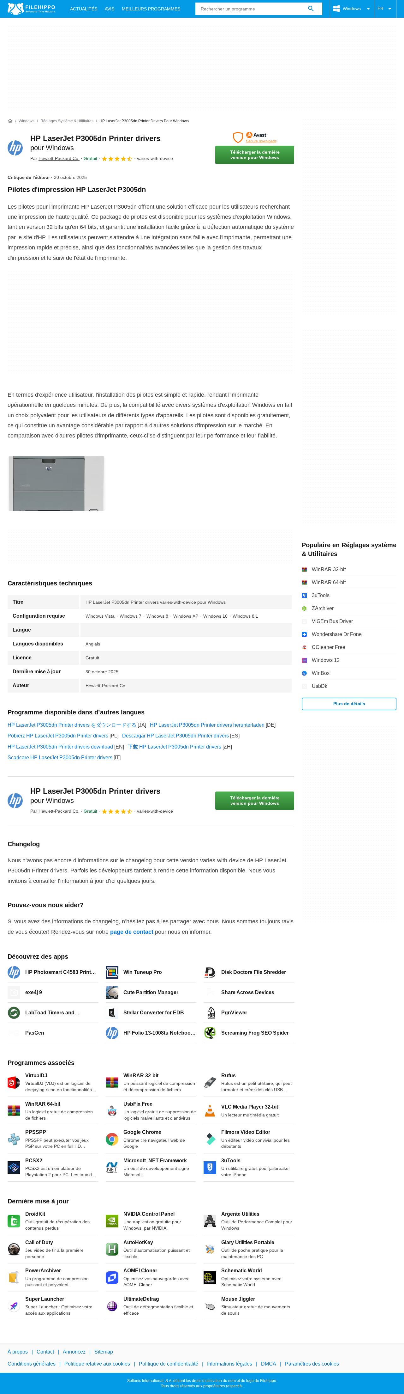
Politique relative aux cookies (97, 1363)
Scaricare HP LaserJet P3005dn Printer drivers (60, 757)
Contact (45, 1351)
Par (55, 158)
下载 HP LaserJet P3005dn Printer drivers (174, 746)
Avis (109, 8)
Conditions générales (32, 1363)
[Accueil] (10, 121)
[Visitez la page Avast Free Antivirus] (254, 137)
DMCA (268, 1363)
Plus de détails (349, 703)
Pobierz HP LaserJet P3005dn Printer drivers (58, 735)
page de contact (131, 932)
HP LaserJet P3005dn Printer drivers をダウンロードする (72, 725)
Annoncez (74, 1351)
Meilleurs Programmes (151, 8)
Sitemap (103, 1351)
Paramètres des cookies (312, 1363)
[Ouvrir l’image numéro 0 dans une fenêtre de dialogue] (56, 483)
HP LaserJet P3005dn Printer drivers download (60, 746)
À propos (18, 1351)
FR (380, 8)
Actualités (83, 8)
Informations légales (229, 1363)
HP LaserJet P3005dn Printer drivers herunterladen (207, 725)
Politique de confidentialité (168, 1363)
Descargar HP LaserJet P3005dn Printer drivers (175, 735)
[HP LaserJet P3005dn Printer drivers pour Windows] (15, 148)
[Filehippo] (31, 9)
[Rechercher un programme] (311, 9)
